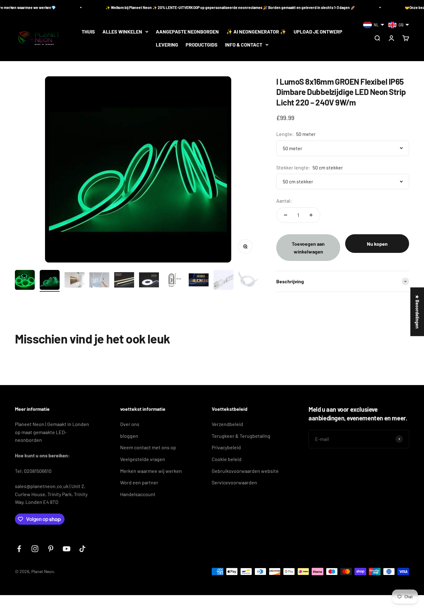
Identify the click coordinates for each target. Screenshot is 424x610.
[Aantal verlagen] (286, 215)
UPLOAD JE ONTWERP (318, 31)
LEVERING (167, 44)
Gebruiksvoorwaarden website (245, 471)
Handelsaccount (138, 494)
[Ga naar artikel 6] (149, 281)
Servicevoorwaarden (234, 482)
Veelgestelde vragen (142, 459)
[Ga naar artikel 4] (99, 281)
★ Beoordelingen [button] (417, 312)
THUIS (88, 31)
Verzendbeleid (227, 424)
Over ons (129, 424)
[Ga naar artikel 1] (25, 281)
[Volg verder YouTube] (66, 549)
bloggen (129, 436)
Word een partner (139, 482)
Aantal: (284, 201)
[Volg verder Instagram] (35, 549)
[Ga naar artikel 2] (50, 281)
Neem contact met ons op (148, 447)
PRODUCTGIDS (202, 44)
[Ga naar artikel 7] (174, 281)
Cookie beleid (226, 459)
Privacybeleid (226, 447)
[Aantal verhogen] (311, 215)
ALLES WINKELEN (122, 31)
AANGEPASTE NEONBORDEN (187, 31)
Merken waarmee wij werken (151, 471)
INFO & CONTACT (243, 44)
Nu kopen (377, 244)
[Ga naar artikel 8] (199, 281)
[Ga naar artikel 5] (124, 281)
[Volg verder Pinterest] (51, 549)
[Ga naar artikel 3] (74, 281)
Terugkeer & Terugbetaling (241, 436)
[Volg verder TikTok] (82, 549)
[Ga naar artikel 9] (223, 281)
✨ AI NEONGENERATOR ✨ (256, 31)
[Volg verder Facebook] (19, 549)
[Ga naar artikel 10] (248, 281)
